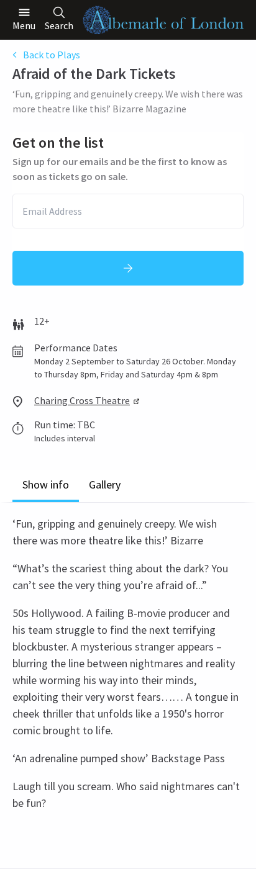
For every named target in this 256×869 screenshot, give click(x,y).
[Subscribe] (128, 268)
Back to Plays (51, 54)
